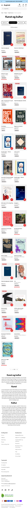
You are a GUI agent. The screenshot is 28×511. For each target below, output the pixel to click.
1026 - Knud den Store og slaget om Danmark (7, 100)
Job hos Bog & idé (5, 444)
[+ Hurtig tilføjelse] (11, 44)
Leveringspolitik (12, 507)
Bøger (5, 12)
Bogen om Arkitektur (18, 126)
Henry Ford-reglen (5, 359)
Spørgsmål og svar (19, 435)
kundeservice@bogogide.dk (9, 483)
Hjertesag (3, 439)
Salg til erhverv (18, 449)
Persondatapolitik (5, 471)
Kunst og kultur (13, 22)
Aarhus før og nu (4, 73)
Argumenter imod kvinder (6, 228)
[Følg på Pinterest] (9, 490)
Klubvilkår (3, 469)
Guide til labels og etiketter (19, 440)
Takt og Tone (16, 151)
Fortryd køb (17, 456)
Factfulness (3, 126)
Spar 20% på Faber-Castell (14, 1)
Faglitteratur (11, 12)
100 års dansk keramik (18, 308)
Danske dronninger (18, 255)
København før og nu (18, 73)
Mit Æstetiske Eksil (18, 228)
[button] (4, 79)
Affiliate (3, 437)
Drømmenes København (6, 333)
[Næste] (26, 1)
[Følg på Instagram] (5, 490)
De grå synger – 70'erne (6, 151)
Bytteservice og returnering (18, 446)
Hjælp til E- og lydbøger (20, 437)
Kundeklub (17, 454)
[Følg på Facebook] (2, 490)
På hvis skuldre (4, 255)
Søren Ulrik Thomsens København (7, 177)
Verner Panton (17, 333)
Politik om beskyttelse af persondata (7, 505)
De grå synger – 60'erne (19, 177)
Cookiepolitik (4, 462)
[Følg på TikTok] (12, 490)
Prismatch (17, 443)
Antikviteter (21, 22)
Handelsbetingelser (5, 467)
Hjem (2, 12)
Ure (15, 281)
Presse (2, 442)
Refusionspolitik (18, 505)
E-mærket (3, 465)
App (16, 451)
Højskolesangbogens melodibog (20, 100)
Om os (2, 435)
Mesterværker (4, 308)
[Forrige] (1, 1)
